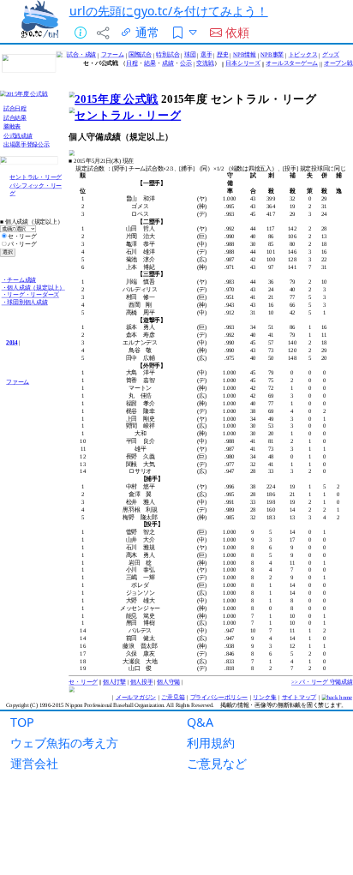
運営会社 (34, 763)
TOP (22, 722)
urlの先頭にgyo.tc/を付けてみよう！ (168, 11)
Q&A (200, 722)
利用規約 (211, 742)
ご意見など (217, 763)
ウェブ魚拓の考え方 (64, 742)
